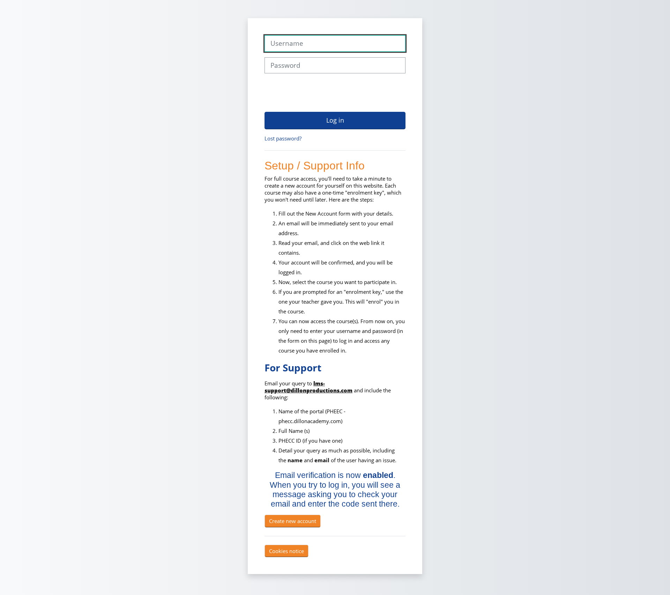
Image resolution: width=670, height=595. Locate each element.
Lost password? (283, 138)
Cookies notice (286, 550)
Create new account (292, 520)
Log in (335, 120)
